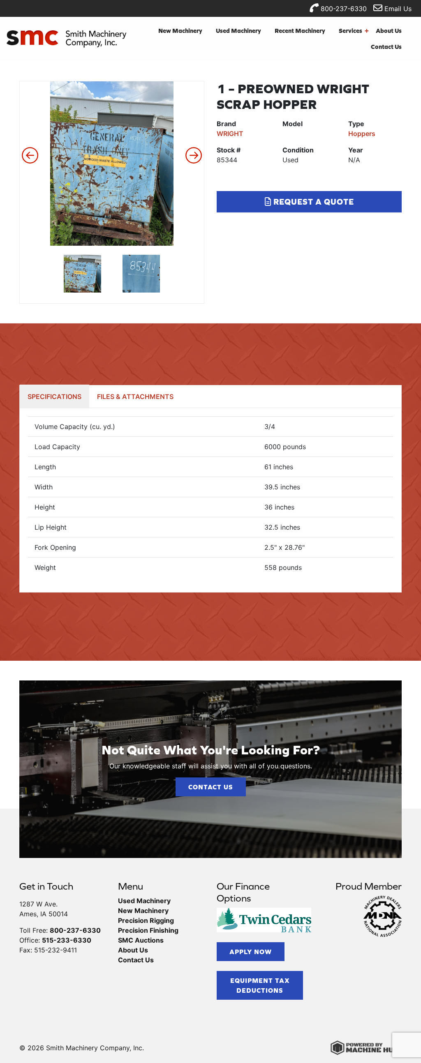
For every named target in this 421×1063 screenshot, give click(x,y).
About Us (389, 30)
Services (354, 30)
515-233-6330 (66, 940)
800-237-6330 (343, 9)
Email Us (397, 9)
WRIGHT (230, 133)
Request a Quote (312, 201)
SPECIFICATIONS (54, 396)
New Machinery (180, 30)
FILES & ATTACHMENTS (135, 396)
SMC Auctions (141, 940)
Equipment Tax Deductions (260, 985)
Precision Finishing (148, 930)
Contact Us (386, 46)
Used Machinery (238, 30)
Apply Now (250, 951)
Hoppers (361, 133)
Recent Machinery (300, 30)
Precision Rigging (146, 920)
